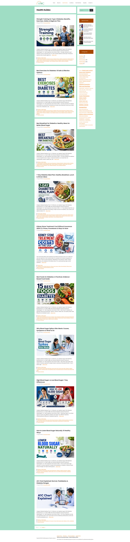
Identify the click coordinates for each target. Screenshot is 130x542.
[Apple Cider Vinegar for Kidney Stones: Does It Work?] (81, 39)
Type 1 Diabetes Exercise (54, 112)
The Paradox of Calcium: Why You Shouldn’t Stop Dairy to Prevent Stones (88, 29)
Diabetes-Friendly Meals (66, 215)
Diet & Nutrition (78, 2)
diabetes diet (65, 214)
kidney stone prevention (83, 106)
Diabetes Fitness (56, 58)
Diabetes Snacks (58, 215)
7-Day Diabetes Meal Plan (42, 214)
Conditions (71, 2)
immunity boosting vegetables (83, 94)
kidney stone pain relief (83, 102)
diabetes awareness (63, 470)
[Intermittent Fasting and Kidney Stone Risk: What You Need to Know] (81, 26)
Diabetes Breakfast (60, 163)
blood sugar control (55, 368)
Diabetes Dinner (70, 214)
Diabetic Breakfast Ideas (47, 164)
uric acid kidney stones (83, 124)
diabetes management (63, 58)
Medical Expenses (40, 267)
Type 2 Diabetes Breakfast (61, 165)
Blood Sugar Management (42, 58)
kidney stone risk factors (83, 112)
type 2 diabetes (82, 123)
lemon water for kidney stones (83, 117)
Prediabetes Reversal (82, 120)
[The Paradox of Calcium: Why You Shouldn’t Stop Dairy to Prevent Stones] (81, 30)
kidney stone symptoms (86, 114)
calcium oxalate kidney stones (84, 75)
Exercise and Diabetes (44, 471)
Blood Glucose (40, 368)
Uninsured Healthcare (47, 267)
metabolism (82, 119)
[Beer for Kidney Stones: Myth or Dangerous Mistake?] (81, 43)
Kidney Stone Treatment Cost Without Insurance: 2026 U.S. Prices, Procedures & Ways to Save (54, 227)
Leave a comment (41, 62)
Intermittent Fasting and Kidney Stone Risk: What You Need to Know (88, 25)
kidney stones (69, 266)
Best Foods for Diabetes (42, 316)
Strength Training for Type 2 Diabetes (43, 61)
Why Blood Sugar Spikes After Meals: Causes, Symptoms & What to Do (53, 329)
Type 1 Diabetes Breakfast (51, 165)
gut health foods (87, 88)
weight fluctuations (82, 126)
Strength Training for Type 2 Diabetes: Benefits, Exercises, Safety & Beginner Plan (53, 20)
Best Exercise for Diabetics (42, 110)
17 (41, 527)
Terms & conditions (71, 535)
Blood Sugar (45, 470)
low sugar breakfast (43, 165)
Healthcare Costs (41, 266)
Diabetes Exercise (50, 58)
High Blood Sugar (44, 369)
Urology (52, 267)
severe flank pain (87, 120)
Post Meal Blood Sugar (52, 369)
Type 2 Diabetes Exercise (54, 61)
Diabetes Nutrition (67, 163)
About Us (58, 2)
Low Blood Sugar (66, 421)
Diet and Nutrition (84, 86)
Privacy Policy (59, 535)
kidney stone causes (82, 99)
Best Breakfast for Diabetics (42, 163)
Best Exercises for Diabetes (52, 110)
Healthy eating (65, 164)
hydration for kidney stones (83, 92)
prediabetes (69, 471)
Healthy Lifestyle (67, 111)
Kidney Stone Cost (47, 266)
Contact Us (90, 2)
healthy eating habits (82, 89)
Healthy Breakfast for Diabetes (57, 164)
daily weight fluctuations (82, 78)
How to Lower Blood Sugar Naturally (60, 471)
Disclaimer (65, 535)
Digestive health (81, 88)
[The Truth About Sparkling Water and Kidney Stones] (81, 34)
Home (54, 2)
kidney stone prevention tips (85, 110)
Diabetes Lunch (39, 215)
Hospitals (84, 2)
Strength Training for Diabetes (45, 112)
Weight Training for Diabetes (63, 61)
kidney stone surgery (54, 266)
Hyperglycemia (54, 421)
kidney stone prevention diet (83, 109)
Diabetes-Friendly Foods (59, 317)
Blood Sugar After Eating (47, 368)
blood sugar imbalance (85, 72)
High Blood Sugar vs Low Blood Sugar (45, 421)
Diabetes (39, 57)
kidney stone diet (83, 101)
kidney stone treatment (62, 266)
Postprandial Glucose (59, 369)
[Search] (91, 10)
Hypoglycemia (60, 421)
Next (43, 527)
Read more (54, 55)
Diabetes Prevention (84, 84)
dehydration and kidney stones (85, 79)
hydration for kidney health (82, 91)
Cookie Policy (78, 535)
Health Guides (65, 2)
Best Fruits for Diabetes (50, 316)
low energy (89, 117)
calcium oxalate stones (83, 76)
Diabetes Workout (71, 58)
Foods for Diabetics (66, 317)
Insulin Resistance (84, 96)
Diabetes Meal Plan (45, 215)
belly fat (80, 70)
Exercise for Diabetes (60, 111)
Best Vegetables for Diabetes (60, 316)
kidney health (82, 98)
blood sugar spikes (62, 368)
